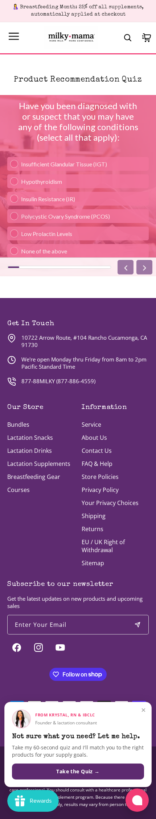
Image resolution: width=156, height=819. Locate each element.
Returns (92, 529)
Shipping (94, 516)
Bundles (18, 425)
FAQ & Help (97, 464)
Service (91, 425)
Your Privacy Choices (110, 503)
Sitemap (93, 563)
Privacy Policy (100, 490)
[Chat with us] (137, 800)
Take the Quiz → (77, 771)
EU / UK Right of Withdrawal (103, 546)
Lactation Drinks (29, 451)
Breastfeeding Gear (33, 477)
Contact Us (97, 451)
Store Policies (100, 477)
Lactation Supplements (38, 464)
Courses (18, 490)
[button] (14, 36)
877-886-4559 (76, 381)
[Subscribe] (137, 624)
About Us (94, 438)
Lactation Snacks (30, 438)
